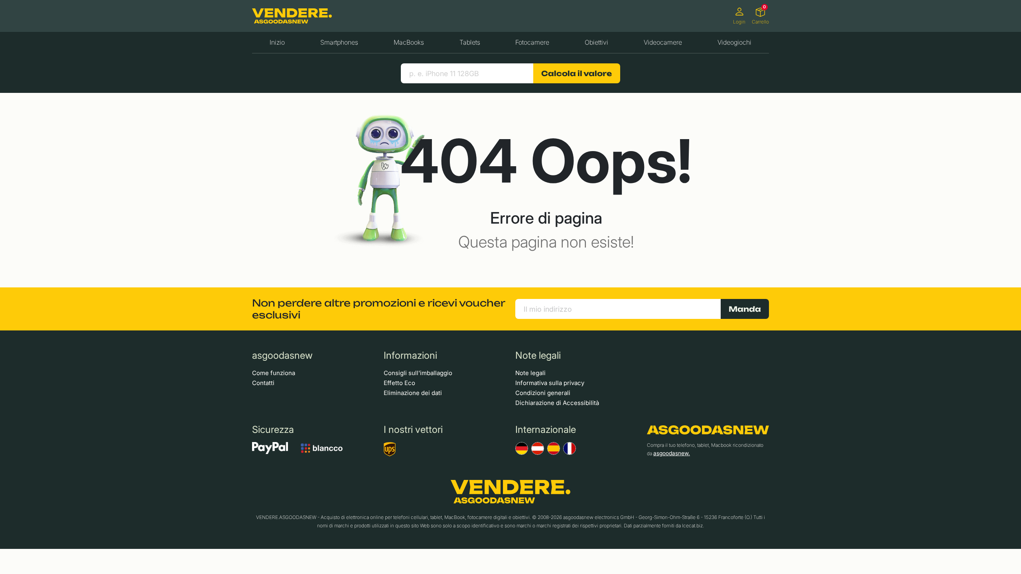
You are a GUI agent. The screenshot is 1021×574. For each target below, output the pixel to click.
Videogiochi (734, 42)
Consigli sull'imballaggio (418, 373)
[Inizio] (292, 16)
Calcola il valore (576, 73)
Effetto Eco (399, 383)
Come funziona (273, 373)
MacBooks (409, 42)
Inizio (277, 42)
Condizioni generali (542, 393)
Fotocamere (532, 42)
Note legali (530, 373)
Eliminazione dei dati (413, 393)
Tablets (469, 42)
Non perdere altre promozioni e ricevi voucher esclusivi (378, 309)
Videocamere (663, 42)
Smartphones (339, 42)
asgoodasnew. (671, 453)
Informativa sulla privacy (549, 383)
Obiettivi (596, 42)
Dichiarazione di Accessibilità (557, 403)
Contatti (263, 383)
